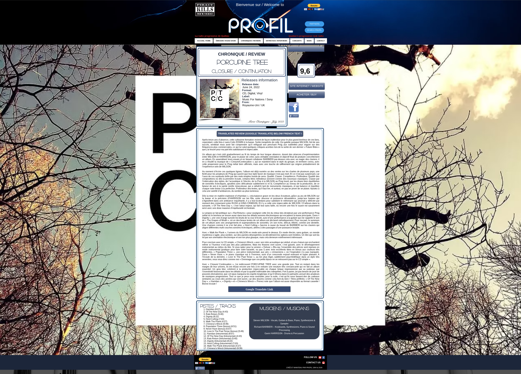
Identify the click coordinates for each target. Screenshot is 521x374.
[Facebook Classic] (323, 357)
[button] (306, 49)
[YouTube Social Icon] (320, 357)
